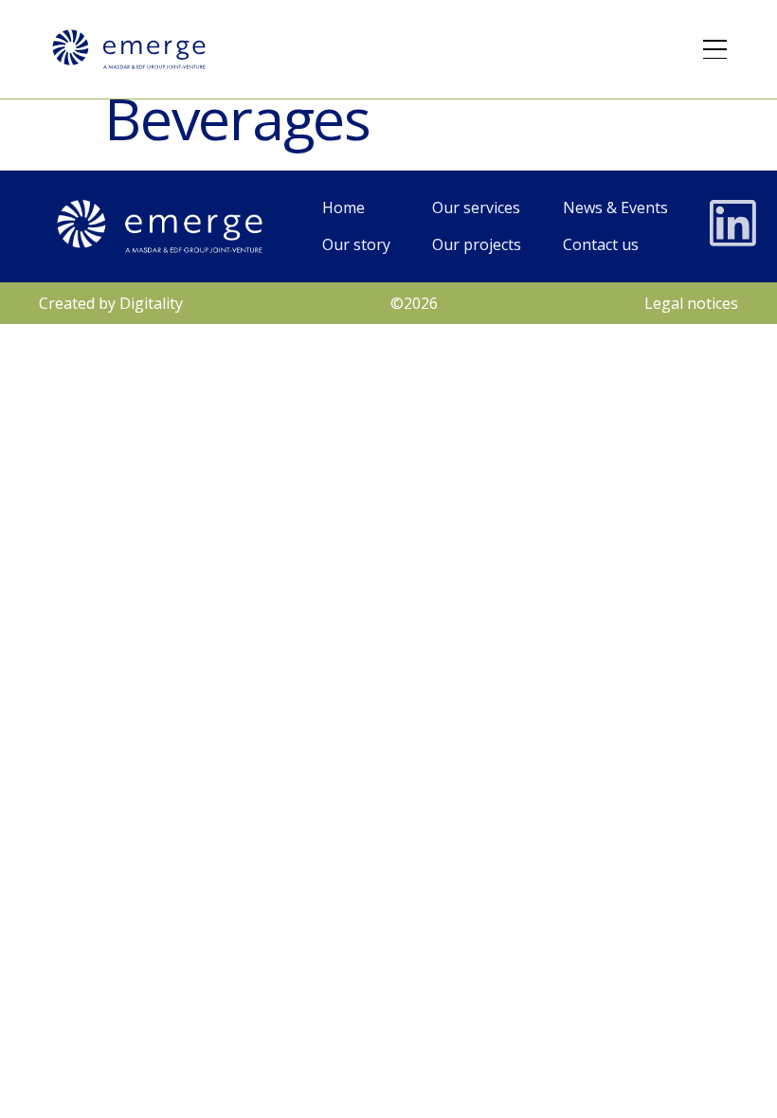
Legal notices (691, 303)
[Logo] (129, 49)
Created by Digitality (111, 303)
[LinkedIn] (733, 223)
